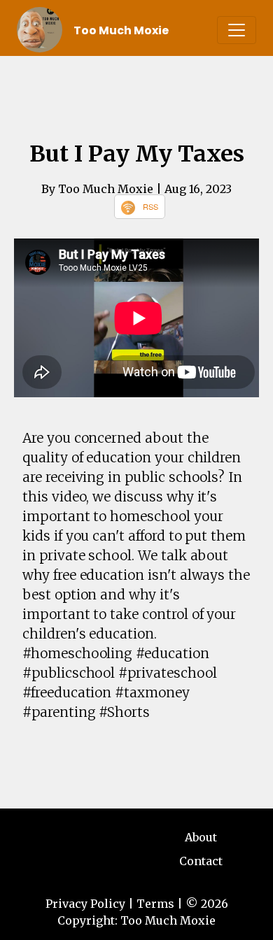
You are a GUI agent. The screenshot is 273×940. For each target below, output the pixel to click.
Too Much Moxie (121, 30)
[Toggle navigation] (236, 30)
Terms (155, 904)
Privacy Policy (85, 904)
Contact (201, 861)
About (201, 837)
